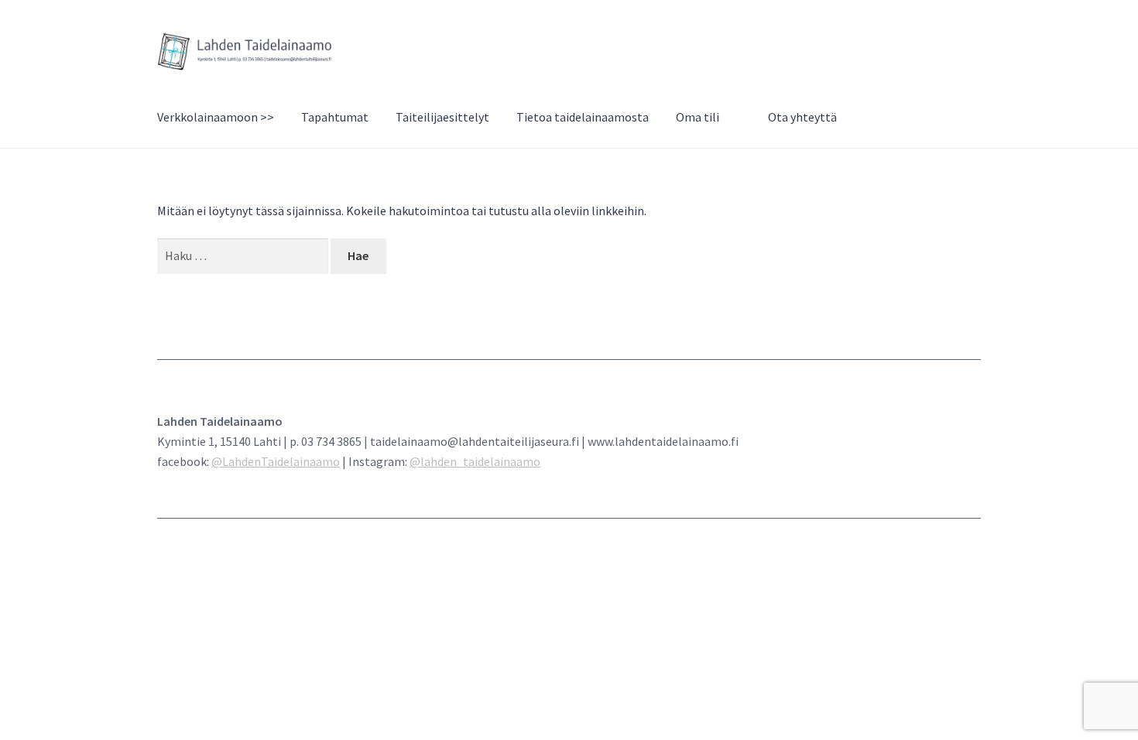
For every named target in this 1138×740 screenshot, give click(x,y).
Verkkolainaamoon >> (215, 117)
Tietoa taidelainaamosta (582, 117)
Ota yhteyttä (802, 117)
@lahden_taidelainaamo (475, 461)
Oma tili (697, 117)
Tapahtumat (334, 117)
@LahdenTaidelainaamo (275, 461)
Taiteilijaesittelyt (442, 117)
